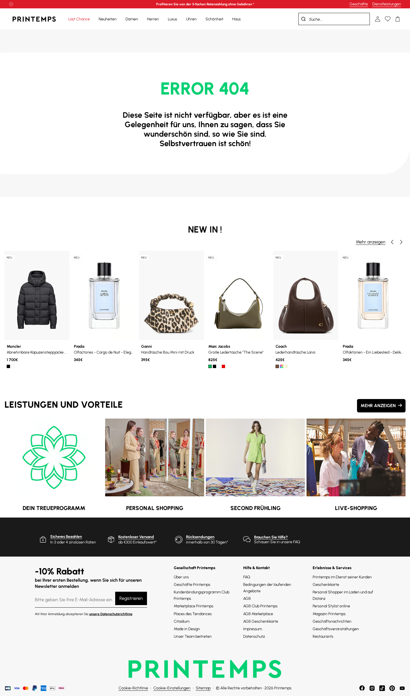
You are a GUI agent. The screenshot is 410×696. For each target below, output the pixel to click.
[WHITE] (13, 366)
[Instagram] (372, 688)
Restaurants (323, 636)
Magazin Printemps (329, 614)
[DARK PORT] (223, 366)
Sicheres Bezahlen (66, 536)
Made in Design (187, 629)
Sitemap (203, 688)
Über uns (181, 577)
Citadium (181, 621)
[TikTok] (382, 688)
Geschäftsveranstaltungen (336, 629)
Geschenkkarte (326, 584)
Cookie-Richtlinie (133, 688)
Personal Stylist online (331, 606)
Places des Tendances (193, 614)
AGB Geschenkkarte (260, 621)
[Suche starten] (303, 18)
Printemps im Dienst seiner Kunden (342, 577)
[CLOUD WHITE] (219, 366)
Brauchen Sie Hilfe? (271, 537)
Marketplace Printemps (193, 606)
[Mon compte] (377, 19)
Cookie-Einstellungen (171, 688)
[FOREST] (210, 366)
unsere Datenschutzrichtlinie (110, 614)
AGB (247, 598)
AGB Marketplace (258, 614)
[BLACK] (8, 366)
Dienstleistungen (386, 4)
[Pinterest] (392, 688)
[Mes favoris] (387, 19)
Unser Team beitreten (193, 636)
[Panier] (397, 19)
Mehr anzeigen (370, 242)
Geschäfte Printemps (192, 584)
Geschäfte (358, 4)
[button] (392, 242)
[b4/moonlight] (286, 366)
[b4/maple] (277, 366)
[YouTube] (402, 688)
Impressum (252, 629)
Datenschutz (254, 636)
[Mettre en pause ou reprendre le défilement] (11, 4)
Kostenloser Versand (136, 537)
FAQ (246, 577)
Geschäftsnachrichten (332, 621)
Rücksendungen (200, 537)
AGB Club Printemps (260, 606)
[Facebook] (362, 688)
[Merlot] (281, 366)
